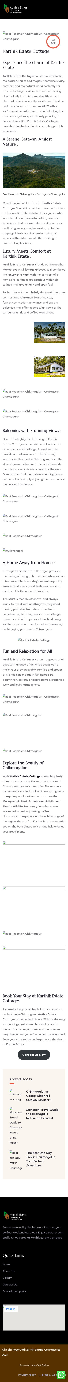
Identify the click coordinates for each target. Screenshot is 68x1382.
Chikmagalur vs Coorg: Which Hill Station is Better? (38, 1096)
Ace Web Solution (41, 1365)
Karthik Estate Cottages (26, 776)
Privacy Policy (27, 1374)
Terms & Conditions (53, 1374)
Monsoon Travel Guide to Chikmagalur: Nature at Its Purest (42, 1114)
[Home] (16, 8)
